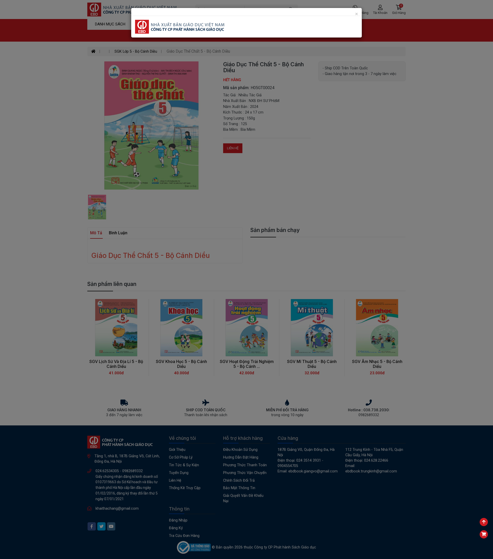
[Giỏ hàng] (484, 534)
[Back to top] (484, 522)
